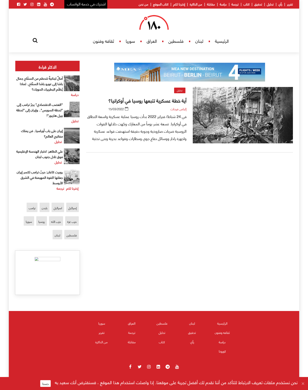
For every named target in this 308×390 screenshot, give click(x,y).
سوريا (130, 41)
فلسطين (176, 41)
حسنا (45, 383)
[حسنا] (303, 383)
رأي (280, 4)
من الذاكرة (196, 4)
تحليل (270, 4)
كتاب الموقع (160, 4)
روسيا (41, 221)
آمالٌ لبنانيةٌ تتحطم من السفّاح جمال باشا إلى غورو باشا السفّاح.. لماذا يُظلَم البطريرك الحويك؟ (39, 83)
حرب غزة (72, 221)
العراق (152, 41)
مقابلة (211, 4)
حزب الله (56, 221)
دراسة (223, 4)
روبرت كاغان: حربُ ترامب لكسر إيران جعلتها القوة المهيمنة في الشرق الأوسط (40, 177)
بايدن (44, 207)
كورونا (222, 351)
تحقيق (258, 4)
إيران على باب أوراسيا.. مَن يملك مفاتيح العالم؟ (42, 133)
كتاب (246, 4)
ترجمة (235, 4)
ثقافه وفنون (103, 41)
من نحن (143, 4)
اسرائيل (58, 207)
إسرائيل (72, 207)
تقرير (290, 4)
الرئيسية (222, 41)
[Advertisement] (189, 205)
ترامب (32, 207)
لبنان (199, 41)
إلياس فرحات (178, 109)
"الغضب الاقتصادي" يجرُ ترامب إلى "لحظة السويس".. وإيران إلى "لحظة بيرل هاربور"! (39, 109)
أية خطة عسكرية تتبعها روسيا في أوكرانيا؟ (147, 100)
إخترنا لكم (179, 4)
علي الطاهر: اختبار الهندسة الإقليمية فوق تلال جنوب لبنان (39, 153)
